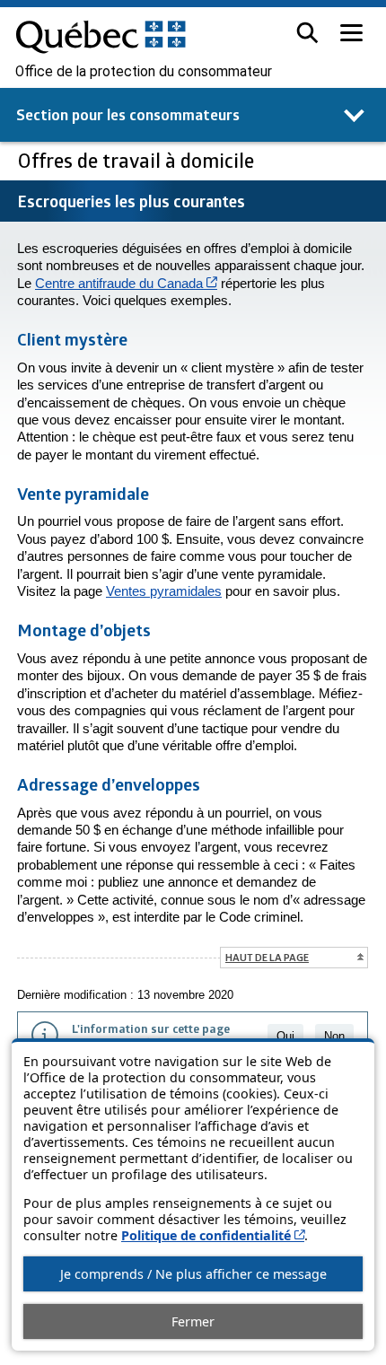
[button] (307, 33)
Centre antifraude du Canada (126, 283)
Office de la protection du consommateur (143, 72)
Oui (285, 1036)
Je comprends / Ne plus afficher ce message (193, 1273)
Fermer (193, 1321)
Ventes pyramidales (164, 591)
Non (334, 1036)
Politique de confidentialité (212, 1235)
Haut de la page (267, 957)
